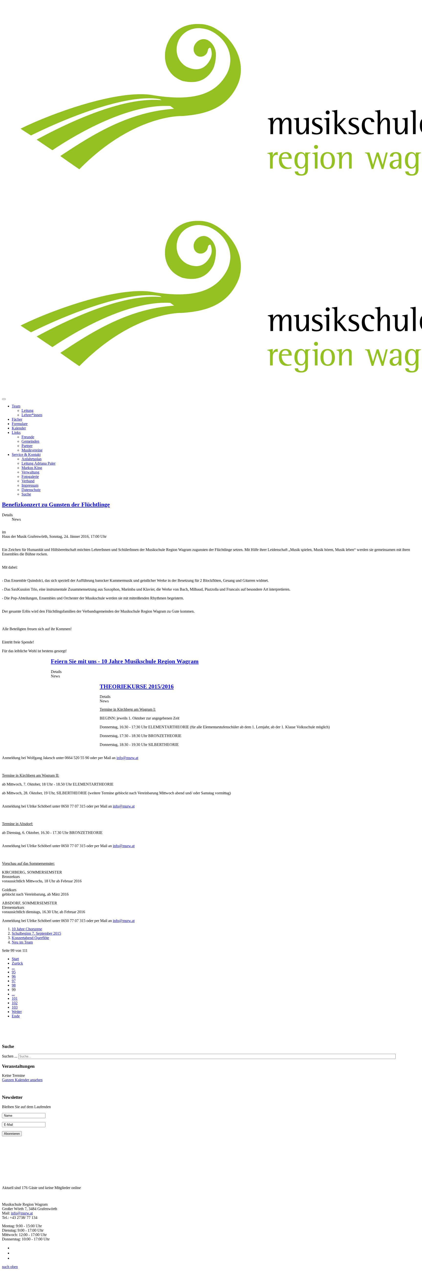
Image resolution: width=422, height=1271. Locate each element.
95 (14, 972)
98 (14, 985)
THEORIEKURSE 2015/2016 (137, 686)
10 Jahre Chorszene (27, 929)
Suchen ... (9, 1056)
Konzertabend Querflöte (30, 938)
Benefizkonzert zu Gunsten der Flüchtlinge (56, 504)
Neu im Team (22, 942)
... (13, 968)
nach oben (10, 1267)
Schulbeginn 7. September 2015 (36, 933)
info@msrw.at (127, 758)
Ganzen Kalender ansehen (22, 1080)
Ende (16, 1016)
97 (14, 981)
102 (15, 1003)
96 (14, 976)
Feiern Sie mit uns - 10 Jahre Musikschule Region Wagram (125, 661)
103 (15, 1007)
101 (15, 998)
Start (15, 959)
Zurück (17, 963)
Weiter (17, 1012)
